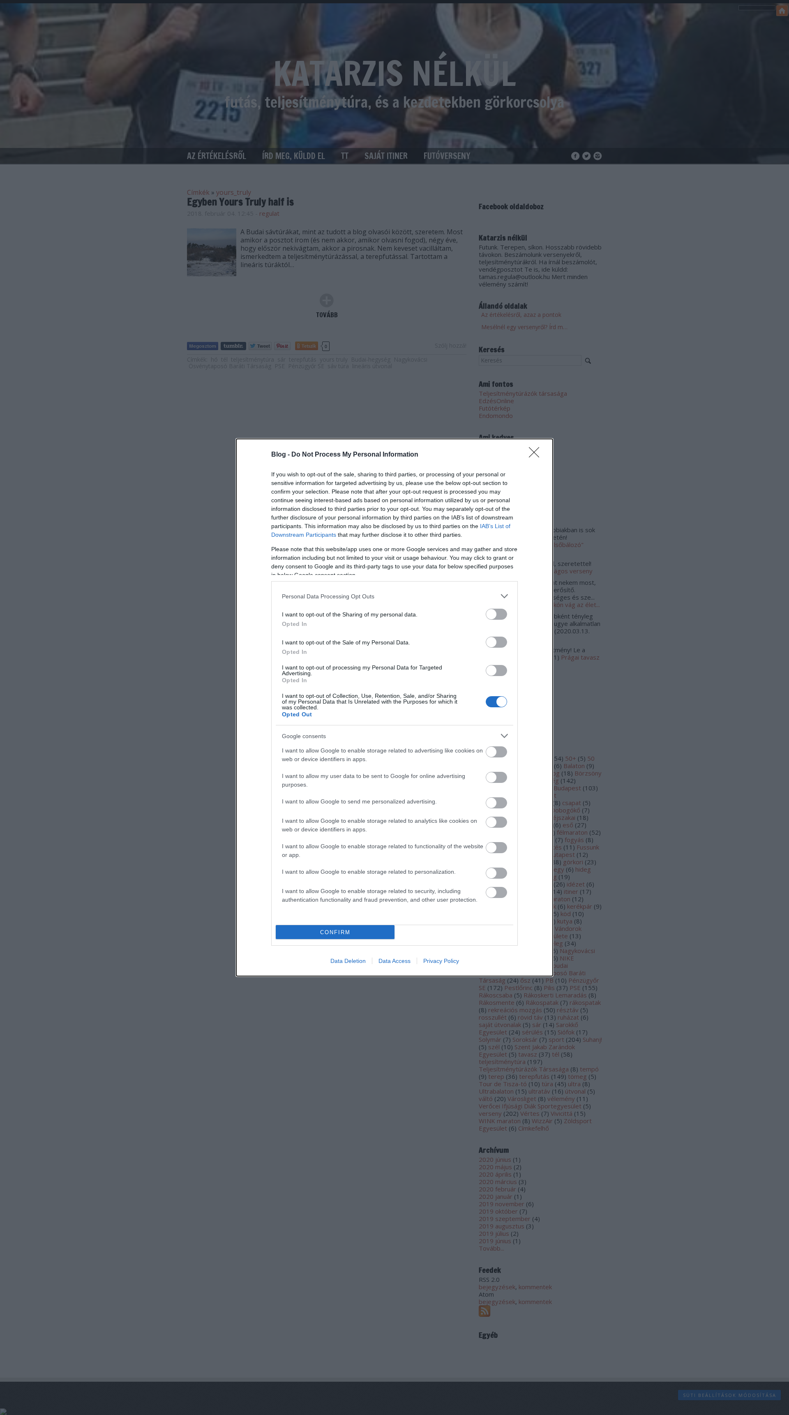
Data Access (394, 961)
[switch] (496, 614)
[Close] (536, 455)
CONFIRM (335, 932)
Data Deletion (348, 961)
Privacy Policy (441, 961)
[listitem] (394, 596)
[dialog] (394, 707)
